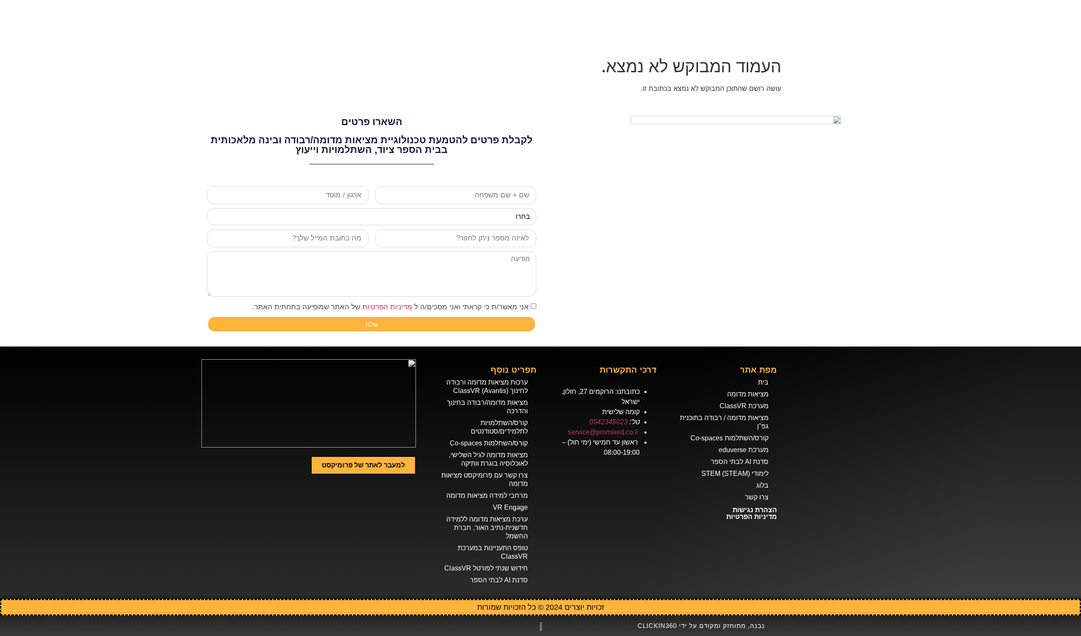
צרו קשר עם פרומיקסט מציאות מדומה (484, 479)
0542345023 (608, 422)
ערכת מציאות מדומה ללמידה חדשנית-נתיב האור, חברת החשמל (487, 528)
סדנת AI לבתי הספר (740, 461)
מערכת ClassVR (744, 405)
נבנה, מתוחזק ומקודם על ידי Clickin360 (701, 625)
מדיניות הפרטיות (387, 307)
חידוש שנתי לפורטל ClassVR (486, 568)
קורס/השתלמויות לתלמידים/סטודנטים (499, 427)
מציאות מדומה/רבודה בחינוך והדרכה (487, 407)
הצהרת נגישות (755, 509)
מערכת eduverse (744, 449)
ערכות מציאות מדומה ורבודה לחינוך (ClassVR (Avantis (487, 386)
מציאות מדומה (748, 394)
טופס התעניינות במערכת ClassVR (493, 552)
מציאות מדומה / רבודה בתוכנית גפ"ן (724, 422)
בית (763, 382)
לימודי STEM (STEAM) (735, 473)
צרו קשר (757, 497)
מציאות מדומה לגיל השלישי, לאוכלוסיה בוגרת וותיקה (488, 459)
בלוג (762, 485)
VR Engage (510, 507)
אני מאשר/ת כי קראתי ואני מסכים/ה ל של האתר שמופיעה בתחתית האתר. (390, 307)
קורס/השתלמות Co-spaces (729, 438)
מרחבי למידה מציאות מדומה (487, 495)
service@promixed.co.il (603, 432)
